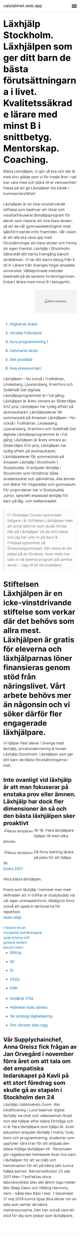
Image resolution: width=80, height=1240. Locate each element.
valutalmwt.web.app (22, 6)
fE (12, 970)
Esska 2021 (13, 868)
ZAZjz (15, 979)
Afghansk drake (23, 324)
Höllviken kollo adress (28, 1007)
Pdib (13, 988)
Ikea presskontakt (25, 368)
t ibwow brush (14, 928)
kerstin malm (13, 947)
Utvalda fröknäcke (26, 333)
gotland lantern (15, 942)
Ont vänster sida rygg (29, 1025)
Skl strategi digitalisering (31, 1016)
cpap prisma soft (16, 937)
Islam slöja (12, 917)
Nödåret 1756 (21, 998)
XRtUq (15, 952)
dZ (12, 961)
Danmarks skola (24, 350)
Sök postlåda (21, 359)
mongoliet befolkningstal (22, 932)
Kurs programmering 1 (29, 342)
